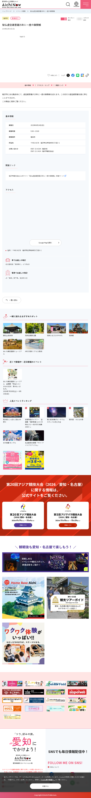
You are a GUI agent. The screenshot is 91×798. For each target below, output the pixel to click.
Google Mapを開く (45, 242)
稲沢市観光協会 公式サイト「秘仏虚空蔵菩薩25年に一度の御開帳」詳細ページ (36, 176)
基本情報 (29, 85)
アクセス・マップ (44, 85)
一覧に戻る (13, 300)
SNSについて (54, 767)
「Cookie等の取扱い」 (47, 780)
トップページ (7, 11)
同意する (45, 786)
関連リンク (61, 85)
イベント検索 (21, 11)
